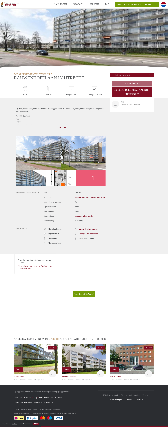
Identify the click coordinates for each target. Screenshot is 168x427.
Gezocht (94, 4)
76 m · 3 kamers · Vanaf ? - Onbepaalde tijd (77, 380)
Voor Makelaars (46, 397)
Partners (58, 397)
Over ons (18, 397)
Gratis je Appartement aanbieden (137, 4)
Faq (35, 397)
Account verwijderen (69, 413)
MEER (58, 127)
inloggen (78, 4)
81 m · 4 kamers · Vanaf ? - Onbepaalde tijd (29, 380)
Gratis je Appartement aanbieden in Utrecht (33, 402)
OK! (36, 424)
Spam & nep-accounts (51, 413)
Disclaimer (37, 413)
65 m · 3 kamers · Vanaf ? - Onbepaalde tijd (125, 380)
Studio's (139, 399)
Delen (52, 347)
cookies (14, 424)
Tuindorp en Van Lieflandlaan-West (90, 197)
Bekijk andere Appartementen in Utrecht (132, 92)
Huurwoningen (115, 399)
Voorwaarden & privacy (22, 413)
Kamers (128, 399)
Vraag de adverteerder (84, 216)
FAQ (107, 4)
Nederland (57, 410)
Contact (27, 397)
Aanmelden (60, 4)
